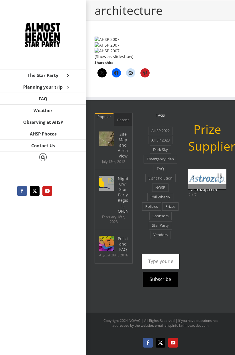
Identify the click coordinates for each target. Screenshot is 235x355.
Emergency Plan (160, 159)
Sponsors (160, 216)
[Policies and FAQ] (106, 243)
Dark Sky (160, 149)
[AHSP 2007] (160, 39)
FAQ (160, 168)
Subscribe (160, 279)
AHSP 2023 (160, 140)
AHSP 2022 (160, 130)
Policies (151, 206)
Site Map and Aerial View (123, 145)
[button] (43, 157)
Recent (123, 119)
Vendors (160, 234)
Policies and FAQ (123, 244)
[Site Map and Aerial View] (106, 138)
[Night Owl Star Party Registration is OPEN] (106, 183)
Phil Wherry (160, 197)
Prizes (170, 206)
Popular (104, 116)
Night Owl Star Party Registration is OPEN (123, 195)
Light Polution (160, 178)
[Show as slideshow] (114, 56)
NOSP (160, 187)
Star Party (160, 225)
